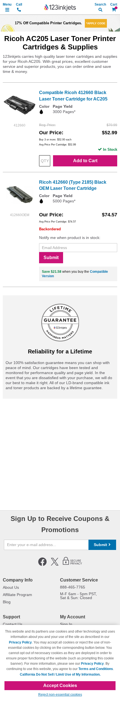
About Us (11, 587)
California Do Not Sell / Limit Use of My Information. (60, 674)
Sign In (66, 624)
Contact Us (12, 624)
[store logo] (60, 7)
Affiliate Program (17, 594)
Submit (51, 257)
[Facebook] (42, 565)
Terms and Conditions (95, 669)
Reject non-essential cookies (60, 695)
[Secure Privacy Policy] (72, 565)
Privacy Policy (20, 642)
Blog (7, 602)
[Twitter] (55, 565)
